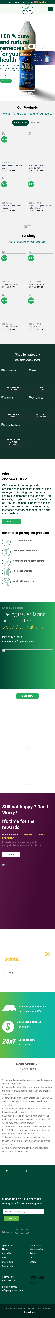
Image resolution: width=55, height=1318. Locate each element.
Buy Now (43, 2)
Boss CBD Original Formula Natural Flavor (40, 206)
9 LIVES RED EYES (36, 326)
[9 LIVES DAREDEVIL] (14, 265)
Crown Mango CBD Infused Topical (13, 206)
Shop (4, 1257)
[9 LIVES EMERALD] (41, 265)
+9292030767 (9, 1280)
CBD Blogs (7, 1262)
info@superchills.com (12, 1290)
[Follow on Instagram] (22, 1231)
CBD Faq (34, 1257)
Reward (33, 1253)
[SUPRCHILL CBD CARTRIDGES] (41, 146)
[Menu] (4, 9)
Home (5, 1249)
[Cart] (50, 9)
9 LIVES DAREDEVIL (10, 284)
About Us (6, 1253)
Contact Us (7, 1266)
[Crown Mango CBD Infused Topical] (14, 189)
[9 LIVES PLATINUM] (14, 307)
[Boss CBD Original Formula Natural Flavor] (41, 189)
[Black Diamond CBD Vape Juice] (14, 146)
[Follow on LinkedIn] (27, 1231)
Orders (33, 1262)
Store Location (37, 1249)
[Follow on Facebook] (17, 1231)
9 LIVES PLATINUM (10, 326)
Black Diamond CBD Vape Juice (12, 166)
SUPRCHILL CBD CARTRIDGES (36, 166)
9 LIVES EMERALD (36, 284)
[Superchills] (27, 9)
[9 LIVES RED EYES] (41, 307)
